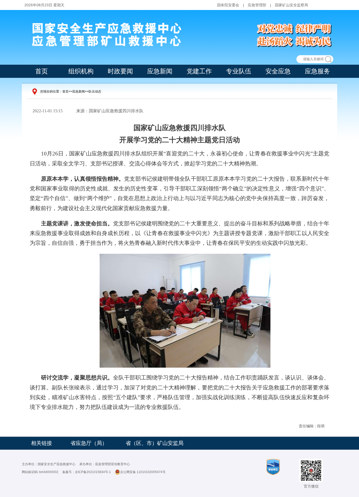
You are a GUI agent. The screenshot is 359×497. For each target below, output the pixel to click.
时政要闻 (120, 71)
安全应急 (278, 71)
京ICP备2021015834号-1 (93, 472)
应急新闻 (159, 71)
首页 (41, 71)
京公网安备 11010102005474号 (143, 472)
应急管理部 (257, 5)
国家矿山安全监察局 (291, 5)
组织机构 (81, 71)
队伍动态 (95, 91)
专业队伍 (238, 71)
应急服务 (317, 71)
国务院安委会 (228, 5)
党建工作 (199, 71)
